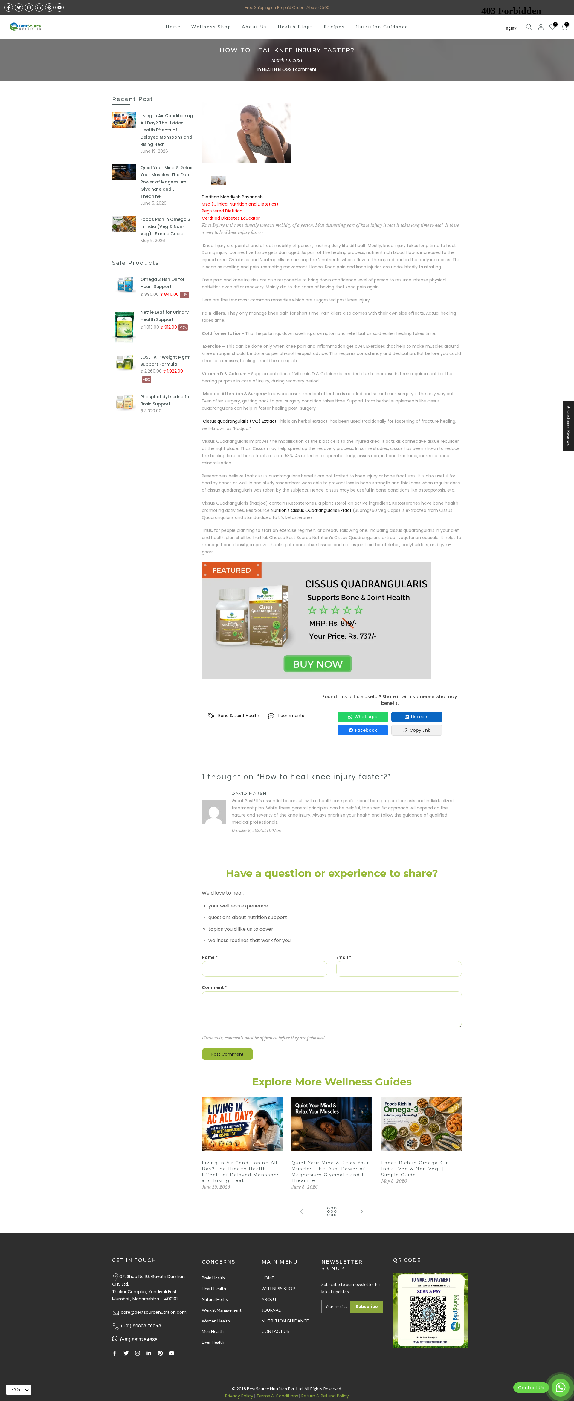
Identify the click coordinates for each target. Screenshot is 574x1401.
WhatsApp (366, 717)
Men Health (213, 1331)
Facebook (366, 730)
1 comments (291, 716)
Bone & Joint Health (238, 716)
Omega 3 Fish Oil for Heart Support (163, 283)
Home (173, 26)
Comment (214, 987)
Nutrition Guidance (381, 26)
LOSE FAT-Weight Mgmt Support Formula (166, 360)
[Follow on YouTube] (59, 7)
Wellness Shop (211, 26)
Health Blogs (295, 26)
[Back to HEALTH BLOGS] (332, 1212)
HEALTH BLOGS (276, 69)
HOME (268, 1277)
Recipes (334, 26)
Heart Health (214, 1288)
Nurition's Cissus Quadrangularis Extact (312, 510)
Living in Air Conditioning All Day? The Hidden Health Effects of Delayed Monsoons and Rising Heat (167, 130)
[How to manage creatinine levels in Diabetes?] (362, 1212)
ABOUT (269, 1299)
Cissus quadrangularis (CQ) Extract (240, 421)
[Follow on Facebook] (8, 7)
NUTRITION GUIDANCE (285, 1320)
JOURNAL (271, 1310)
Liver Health (213, 1342)
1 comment (305, 69)
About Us (254, 26)
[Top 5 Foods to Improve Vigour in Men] (302, 1212)
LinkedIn (419, 717)
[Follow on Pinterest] (49, 7)
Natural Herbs (215, 1299)
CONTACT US (275, 1331)
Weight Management (222, 1310)
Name (210, 957)
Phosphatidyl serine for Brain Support (166, 400)
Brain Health (213, 1277)
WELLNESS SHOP (278, 1288)
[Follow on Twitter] (19, 7)
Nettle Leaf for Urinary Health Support (165, 315)
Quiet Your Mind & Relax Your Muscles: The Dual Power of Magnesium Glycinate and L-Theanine (166, 182)
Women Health (216, 1320)
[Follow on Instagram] (29, 7)
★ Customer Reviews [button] (568, 425)
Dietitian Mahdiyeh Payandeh (232, 197)
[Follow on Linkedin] (39, 7)
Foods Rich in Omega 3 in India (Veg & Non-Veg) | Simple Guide (415, 1168)
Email (343, 957)
